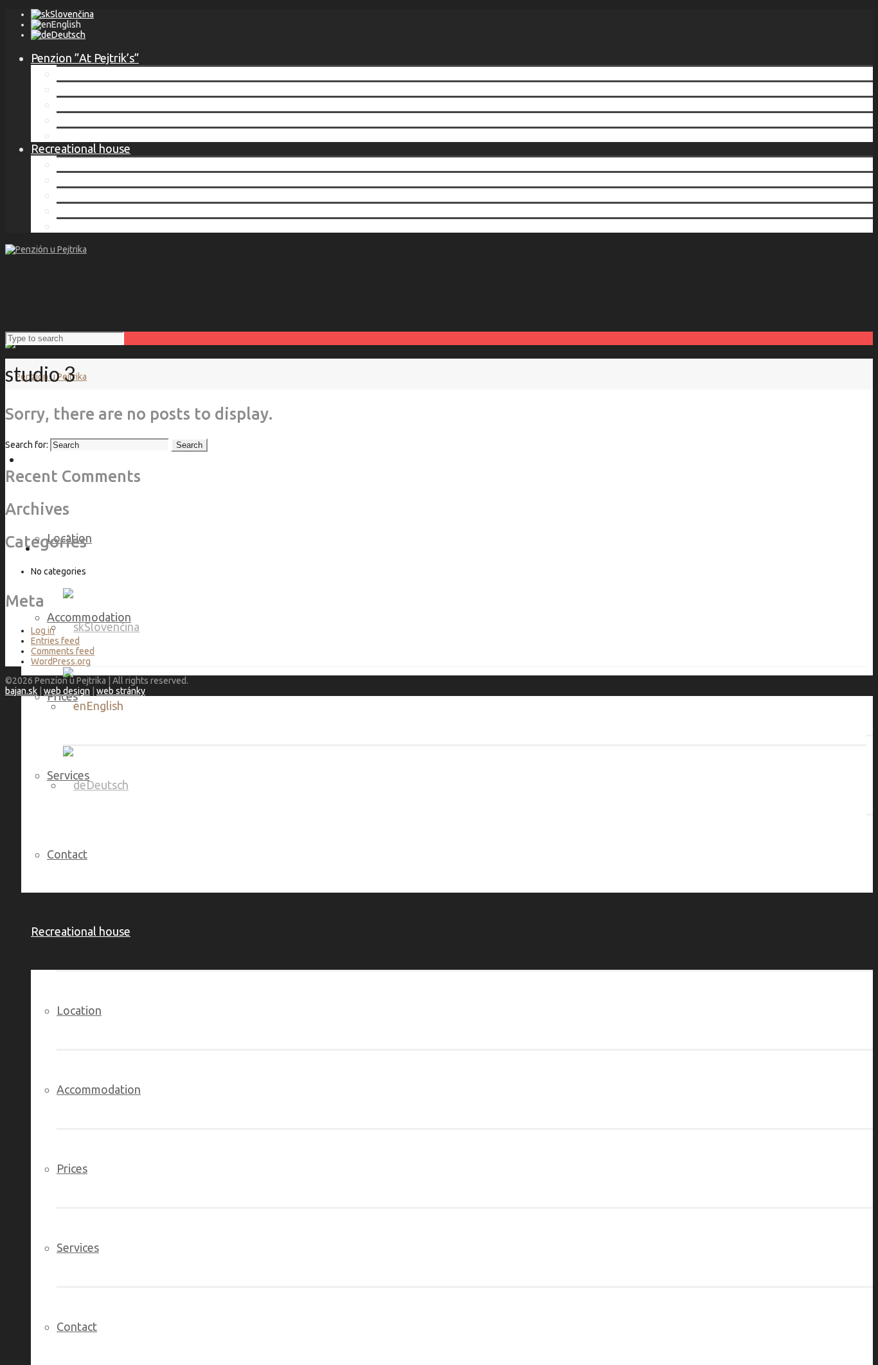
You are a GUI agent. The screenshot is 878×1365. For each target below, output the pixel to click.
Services (78, 119)
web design (67, 691)
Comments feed (62, 651)
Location (79, 73)
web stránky (120, 691)
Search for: (26, 445)
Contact (77, 135)
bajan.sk (21, 691)
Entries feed (55, 641)
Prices (72, 104)
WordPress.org (61, 661)
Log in (43, 630)
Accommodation (99, 88)
